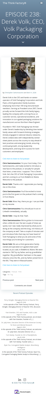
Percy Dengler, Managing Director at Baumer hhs (21, 300)
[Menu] (41, 3)
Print (20, 272)
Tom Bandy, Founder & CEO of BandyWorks (21, 335)
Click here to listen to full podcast (16, 159)
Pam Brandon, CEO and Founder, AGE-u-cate (21, 312)
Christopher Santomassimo (14, 93)
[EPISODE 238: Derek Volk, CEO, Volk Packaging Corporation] (23, 73)
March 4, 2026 (31, 93)
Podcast (14, 272)
